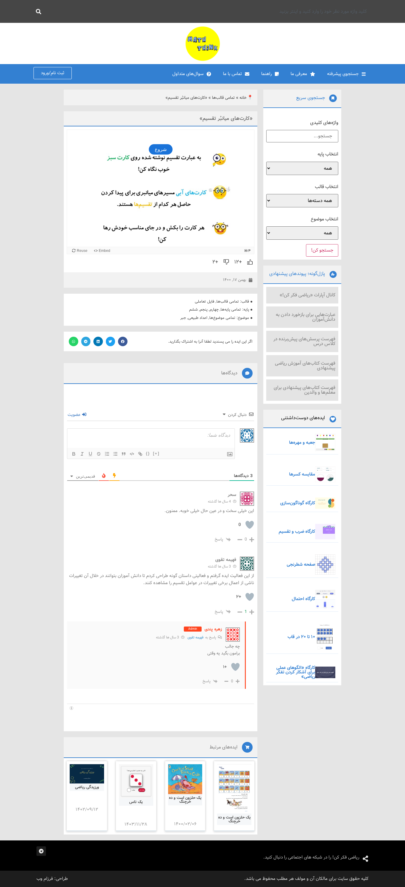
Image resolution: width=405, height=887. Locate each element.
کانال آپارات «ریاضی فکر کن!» (307, 295)
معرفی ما (299, 73)
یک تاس (136, 802)
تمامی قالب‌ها (223, 98)
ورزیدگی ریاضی (87, 787)
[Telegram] (41, 851)
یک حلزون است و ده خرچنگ (234, 819)
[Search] (37, 11)
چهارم (214, 309)
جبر (183, 318)
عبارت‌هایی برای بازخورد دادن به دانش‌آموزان (305, 317)
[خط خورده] (99, 453)
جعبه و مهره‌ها (302, 442)
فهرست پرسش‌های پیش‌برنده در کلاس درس (304, 341)
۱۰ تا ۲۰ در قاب (301, 636)
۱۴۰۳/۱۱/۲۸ (136, 824)
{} (148, 453)
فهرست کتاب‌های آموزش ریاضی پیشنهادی (305, 366)
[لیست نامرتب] (115, 453)
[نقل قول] (123, 453)
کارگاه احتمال (303, 599)
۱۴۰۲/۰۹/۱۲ (87, 809)
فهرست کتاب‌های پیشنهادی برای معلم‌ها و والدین (304, 390)
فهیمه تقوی (195, 637)
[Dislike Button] (226, 261)
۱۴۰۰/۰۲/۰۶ (185, 824)
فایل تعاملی (204, 301)
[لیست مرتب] (107, 453)
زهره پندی (213, 629)
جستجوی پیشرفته (343, 73)
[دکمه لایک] (249, 261)
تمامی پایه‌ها (231, 309)
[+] (156, 453)
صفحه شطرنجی (301, 564)
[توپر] (74, 453)
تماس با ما (232, 73)
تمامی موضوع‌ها (222, 318)
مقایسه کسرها (302, 474)
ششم (193, 309)
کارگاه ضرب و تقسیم (297, 531)
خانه (243, 98)
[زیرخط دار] (90, 453)
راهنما (266, 73)
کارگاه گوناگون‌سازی (297, 503)
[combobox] (207, 11)
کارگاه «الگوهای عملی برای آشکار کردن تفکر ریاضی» (295, 672)
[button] (122, 341)
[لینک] (140, 453)
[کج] (82, 453)
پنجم (204, 309)
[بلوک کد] (132, 453)
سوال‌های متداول (188, 73)
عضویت (75, 414)
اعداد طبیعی (197, 318)
